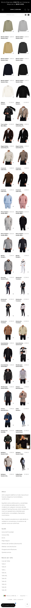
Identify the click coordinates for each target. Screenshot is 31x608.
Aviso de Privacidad (8, 532)
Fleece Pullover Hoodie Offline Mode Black (19, 234)
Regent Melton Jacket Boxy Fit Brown (5, 147)
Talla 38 (4, 590)
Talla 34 (4, 584)
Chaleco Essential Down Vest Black (5, 409)
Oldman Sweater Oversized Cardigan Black (18, 103)
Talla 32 (4, 581)
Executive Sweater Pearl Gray (4, 278)
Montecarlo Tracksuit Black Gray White (19, 322)
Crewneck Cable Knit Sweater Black (19, 190)
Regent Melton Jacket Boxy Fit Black (19, 147)
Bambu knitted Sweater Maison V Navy (5, 81)
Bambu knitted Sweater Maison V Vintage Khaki (5, 37)
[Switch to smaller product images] (28, 15)
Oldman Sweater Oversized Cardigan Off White (4, 103)
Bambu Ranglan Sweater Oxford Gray (20, 256)
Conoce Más (5, 535)
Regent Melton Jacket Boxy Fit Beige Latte (19, 125)
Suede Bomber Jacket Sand (19, 344)
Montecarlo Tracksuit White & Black (19, 278)
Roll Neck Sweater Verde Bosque (4, 453)
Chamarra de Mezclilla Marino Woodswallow (4, 431)
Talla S (4, 564)
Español (22, 595)
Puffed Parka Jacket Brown (19, 431)
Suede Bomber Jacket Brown (4, 344)
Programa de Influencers (9, 549)
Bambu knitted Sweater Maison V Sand (5, 59)
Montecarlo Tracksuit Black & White (19, 300)
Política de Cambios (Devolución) (12, 543)
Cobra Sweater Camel (18, 409)
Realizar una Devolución (9, 546)
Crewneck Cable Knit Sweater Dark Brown (4, 190)
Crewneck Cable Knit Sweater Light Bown (19, 169)
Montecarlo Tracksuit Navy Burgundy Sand (4, 300)
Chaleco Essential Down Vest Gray (19, 387)
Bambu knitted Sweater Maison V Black (20, 81)
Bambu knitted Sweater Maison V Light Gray (20, 37)
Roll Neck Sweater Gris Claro (4, 475)
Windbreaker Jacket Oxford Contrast (4, 387)
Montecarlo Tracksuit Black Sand (4, 322)
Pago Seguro (6, 540)
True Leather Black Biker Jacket (4, 125)
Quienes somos (6, 552)
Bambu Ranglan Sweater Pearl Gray (4, 256)
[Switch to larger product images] (25, 15)
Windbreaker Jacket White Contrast (19, 365)
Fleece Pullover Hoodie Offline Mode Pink (19, 212)
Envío (3, 538)
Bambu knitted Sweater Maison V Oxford (20, 59)
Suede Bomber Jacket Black (4, 365)
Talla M (4, 567)
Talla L (4, 570)
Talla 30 (4, 578)
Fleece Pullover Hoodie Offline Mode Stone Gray (5, 234)
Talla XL (4, 572)
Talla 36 (4, 587)
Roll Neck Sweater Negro (19, 453)
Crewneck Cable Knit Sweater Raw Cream (4, 169)
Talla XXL (4, 575)
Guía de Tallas (6, 561)
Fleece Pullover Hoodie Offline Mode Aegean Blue (5, 212)
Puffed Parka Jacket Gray (19, 475)
